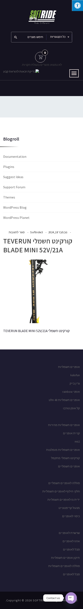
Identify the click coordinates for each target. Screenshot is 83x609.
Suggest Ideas (13, 177)
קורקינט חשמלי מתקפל (65, 458)
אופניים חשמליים (69, 466)
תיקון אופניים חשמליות (65, 558)
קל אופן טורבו (71, 408)
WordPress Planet (16, 217)
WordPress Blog (15, 207)
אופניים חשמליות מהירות (64, 425)
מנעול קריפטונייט (69, 508)
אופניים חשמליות (69, 367)
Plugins (8, 167)
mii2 (77, 441)
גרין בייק (75, 383)
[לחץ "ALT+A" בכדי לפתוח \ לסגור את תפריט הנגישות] (77, 5)
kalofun (75, 375)
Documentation (14, 156)
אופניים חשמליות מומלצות (63, 450)
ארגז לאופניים (71, 541)
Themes (9, 197)
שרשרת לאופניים (69, 533)
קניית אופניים (71, 433)
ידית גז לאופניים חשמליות (63, 499)
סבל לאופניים (71, 549)
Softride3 (36, 232)
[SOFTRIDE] (41, 15)
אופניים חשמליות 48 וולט (64, 400)
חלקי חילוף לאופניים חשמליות (61, 491)
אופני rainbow (71, 392)
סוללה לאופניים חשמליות (64, 566)
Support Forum (14, 187)
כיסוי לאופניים (71, 516)
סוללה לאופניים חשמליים (64, 483)
